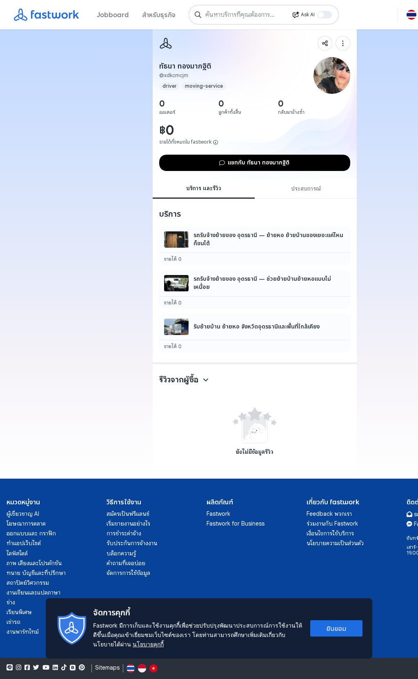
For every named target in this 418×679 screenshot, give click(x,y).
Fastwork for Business (236, 523)
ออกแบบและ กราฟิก (31, 533)
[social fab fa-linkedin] (55, 667)
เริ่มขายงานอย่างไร (128, 523)
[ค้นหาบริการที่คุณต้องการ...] (198, 15)
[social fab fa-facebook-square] (27, 667)
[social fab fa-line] (10, 667)
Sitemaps (107, 667)
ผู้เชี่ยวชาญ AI (23, 513)
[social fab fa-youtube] (45, 667)
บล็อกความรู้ (121, 553)
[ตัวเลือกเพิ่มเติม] (343, 43)
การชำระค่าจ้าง (124, 533)
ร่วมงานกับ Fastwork (332, 523)
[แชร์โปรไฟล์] (325, 43)
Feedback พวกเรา (329, 513)
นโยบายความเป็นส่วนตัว (335, 543)
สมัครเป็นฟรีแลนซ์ (128, 513)
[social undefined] (73, 667)
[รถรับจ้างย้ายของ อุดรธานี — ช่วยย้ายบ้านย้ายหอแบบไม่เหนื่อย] (254, 289)
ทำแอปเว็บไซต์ (24, 543)
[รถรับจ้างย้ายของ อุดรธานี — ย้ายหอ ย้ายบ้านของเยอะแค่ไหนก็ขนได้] (254, 245)
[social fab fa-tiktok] (64, 667)
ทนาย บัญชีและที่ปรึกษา (36, 573)
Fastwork (218, 513)
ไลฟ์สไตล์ (17, 553)
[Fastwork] (165, 43)
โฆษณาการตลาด (26, 523)
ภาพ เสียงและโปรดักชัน (34, 563)
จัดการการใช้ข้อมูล (128, 573)
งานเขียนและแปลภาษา (33, 592)
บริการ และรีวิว (203, 188)
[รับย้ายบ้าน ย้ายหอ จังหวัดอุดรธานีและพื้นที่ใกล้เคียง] (254, 333)
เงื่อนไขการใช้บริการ (330, 533)
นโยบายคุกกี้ (148, 644)
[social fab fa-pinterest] (82, 667)
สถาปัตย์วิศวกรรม (28, 582)
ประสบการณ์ (306, 188)
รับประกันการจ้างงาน (132, 543)
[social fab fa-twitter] (36, 667)
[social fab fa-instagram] (18, 667)
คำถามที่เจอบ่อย (126, 563)
